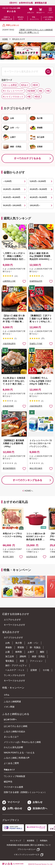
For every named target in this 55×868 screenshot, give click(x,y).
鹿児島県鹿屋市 (9, 468)
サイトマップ (15, 841)
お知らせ (37, 802)
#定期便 (31, 91)
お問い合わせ (14, 808)
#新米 (35, 85)
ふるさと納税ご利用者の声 (16, 758)
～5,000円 (7, 181)
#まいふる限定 (10, 85)
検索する (48, 71)
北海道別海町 (8, 406)
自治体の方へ (40, 808)
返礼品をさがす (21, 18)
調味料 (23, 656)
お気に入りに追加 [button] (24, 281)
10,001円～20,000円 (11, 189)
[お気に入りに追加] (24, 281)
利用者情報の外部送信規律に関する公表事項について (29, 845)
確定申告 (8, 781)
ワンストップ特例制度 (14, 776)
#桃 (48, 91)
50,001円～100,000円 (12, 205)
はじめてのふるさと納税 (15, 726)
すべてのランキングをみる (27, 480)
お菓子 (31, 652)
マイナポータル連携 (13, 787)
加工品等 (9, 656)
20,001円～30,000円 (38, 189)
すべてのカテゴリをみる (27, 158)
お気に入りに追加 (21, 556)
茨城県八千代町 (35, 344)
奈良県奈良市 (31, 557)
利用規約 (43, 841)
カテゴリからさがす (13, 637)
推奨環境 (30, 841)
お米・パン (33, 643)
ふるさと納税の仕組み (14, 731)
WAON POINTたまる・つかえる (19, 752)
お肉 (7, 643)
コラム (6, 695)
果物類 (8, 647)
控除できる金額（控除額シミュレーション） (25, 792)
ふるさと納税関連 (12, 701)
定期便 (33, 670)
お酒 (7, 652)
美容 (22, 661)
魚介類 (18, 643)
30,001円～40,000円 (11, 197)
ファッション (36, 661)
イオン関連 (9, 706)
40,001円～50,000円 (38, 197)
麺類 (42, 652)
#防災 (37, 96)
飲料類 (18, 652)
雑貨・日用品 (38, 656)
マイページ (13, 802)
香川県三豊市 (8, 557)
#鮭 (40, 91)
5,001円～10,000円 (38, 181)
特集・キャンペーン (34, 18)
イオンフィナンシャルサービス (26, 854)
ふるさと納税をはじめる (48, 18)
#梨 (29, 96)
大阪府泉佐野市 (9, 344)
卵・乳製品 (35, 647)
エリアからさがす (12, 619)
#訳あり (25, 85)
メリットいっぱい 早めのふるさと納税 (22, 742)
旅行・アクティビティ (16, 665)
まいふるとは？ (11, 736)
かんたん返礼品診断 (13, 747)
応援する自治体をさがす (7, 18)
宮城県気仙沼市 (35, 281)
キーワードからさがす (14, 625)
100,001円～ (35, 205)
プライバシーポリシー (26, 849)
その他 (46, 670)
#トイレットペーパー (13, 91)
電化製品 (9, 661)
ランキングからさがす (14, 675)
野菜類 (21, 647)
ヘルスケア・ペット (15, 670)
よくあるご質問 (11, 763)
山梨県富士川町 (9, 281)
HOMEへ (28, 490)
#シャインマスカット (13, 96)
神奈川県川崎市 (35, 468)
